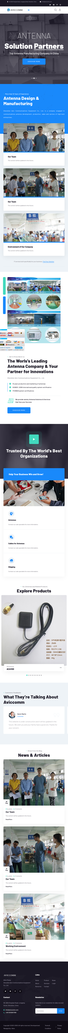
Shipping (11, 567)
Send (61, 1011)
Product (46, 980)
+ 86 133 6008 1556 (10, 1012)
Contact (46, 986)
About (37, 983)
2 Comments (18, 809)
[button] (32, 78)
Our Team (12, 156)
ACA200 (11, 669)
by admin (9, 809)
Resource (38, 986)
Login (54, 983)
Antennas (12, 520)
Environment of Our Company (20, 247)
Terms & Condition (48, 1027)
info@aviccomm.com (47, 1)
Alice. (13, 1028)
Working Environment (16, 946)
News (54, 980)
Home (37, 980)
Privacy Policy (59, 1027)
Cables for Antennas (16, 543)
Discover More (34, 69)
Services (46, 983)
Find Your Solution (48, 261)
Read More (9, 819)
